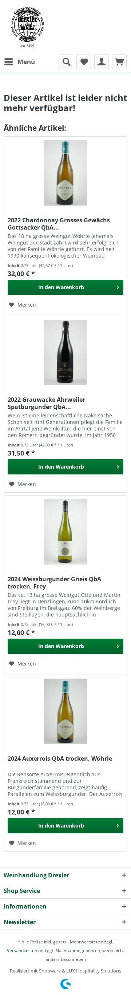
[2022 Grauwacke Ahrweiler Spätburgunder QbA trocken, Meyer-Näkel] (65, 352)
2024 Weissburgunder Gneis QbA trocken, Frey (54, 582)
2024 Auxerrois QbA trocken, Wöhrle (60, 759)
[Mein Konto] (101, 61)
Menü (26, 61)
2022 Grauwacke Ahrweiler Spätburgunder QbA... (46, 403)
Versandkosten (22, 950)
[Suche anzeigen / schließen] (66, 61)
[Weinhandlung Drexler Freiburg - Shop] (65, 27)
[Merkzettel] (83, 61)
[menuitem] (19, 61)
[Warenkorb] (119, 61)
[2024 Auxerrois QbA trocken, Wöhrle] (65, 711)
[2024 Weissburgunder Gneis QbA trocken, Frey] (65, 532)
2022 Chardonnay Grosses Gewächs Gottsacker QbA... (59, 224)
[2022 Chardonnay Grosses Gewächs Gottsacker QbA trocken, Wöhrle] (65, 173)
